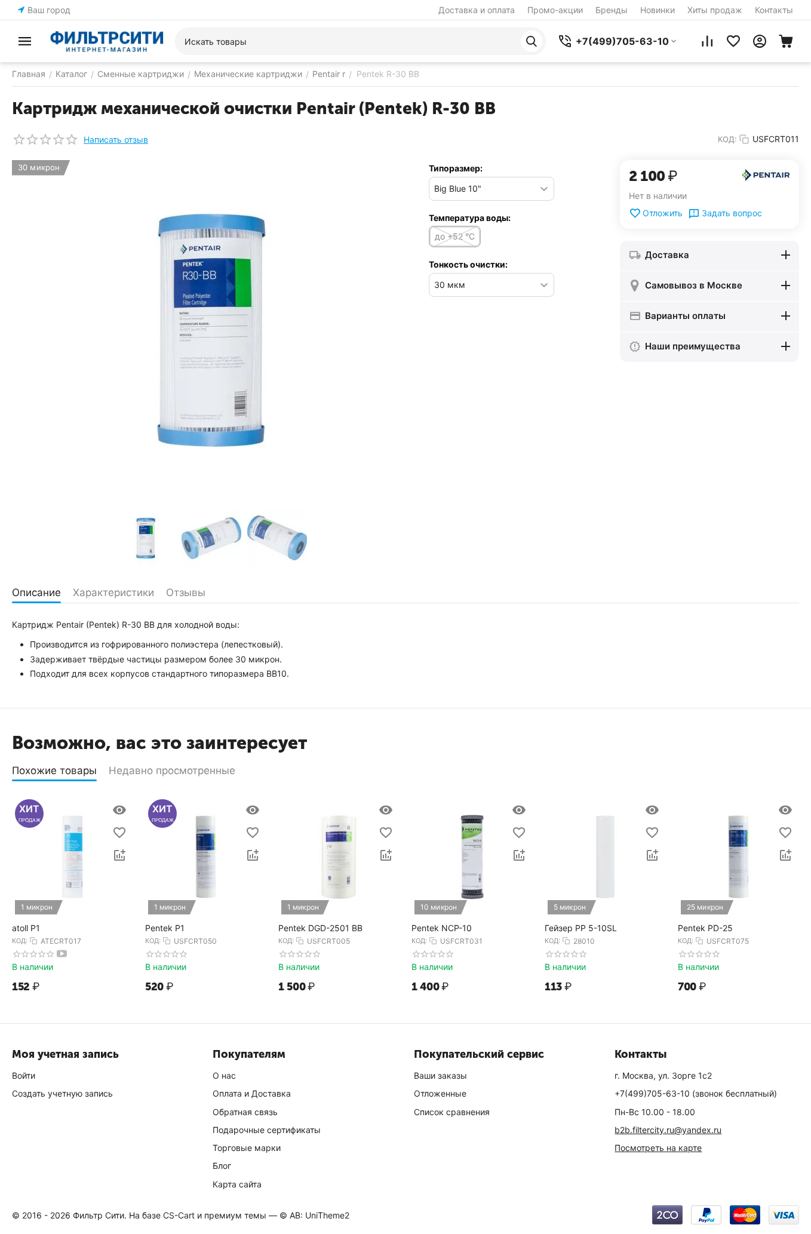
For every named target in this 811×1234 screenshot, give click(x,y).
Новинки (657, 10)
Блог (222, 1166)
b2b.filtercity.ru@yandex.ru (668, 1130)
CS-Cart (179, 1215)
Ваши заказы (440, 1075)
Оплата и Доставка (252, 1093)
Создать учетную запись (62, 1093)
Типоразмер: (456, 168)
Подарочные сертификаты (267, 1130)
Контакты (774, 10)
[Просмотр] (119, 810)
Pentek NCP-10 (441, 928)
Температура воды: (470, 218)
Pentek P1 (165, 928)
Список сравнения (452, 1112)
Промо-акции (555, 10)
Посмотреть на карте (658, 1148)
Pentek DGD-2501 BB (320, 928)
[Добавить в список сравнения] (119, 855)
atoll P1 (26, 928)
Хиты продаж (714, 10)
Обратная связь (245, 1112)
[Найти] (531, 41)
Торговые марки (247, 1148)
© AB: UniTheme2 (314, 1215)
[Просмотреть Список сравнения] (707, 41)
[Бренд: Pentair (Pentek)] (766, 174)
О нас (224, 1075)
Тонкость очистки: (468, 264)
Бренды (611, 10)
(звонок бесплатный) (696, 1093)
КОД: (727, 139)
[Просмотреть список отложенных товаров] (733, 41)
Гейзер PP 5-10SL (581, 928)
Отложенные (440, 1093)
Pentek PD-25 (705, 928)
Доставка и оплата (476, 10)
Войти (23, 1075)
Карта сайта (237, 1184)
